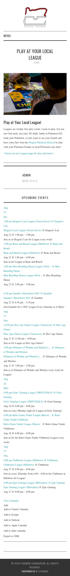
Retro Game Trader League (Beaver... (23, 424)
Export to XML (12, 536)
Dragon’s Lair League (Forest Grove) (22, 230)
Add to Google (11, 514)
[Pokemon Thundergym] (35, 17)
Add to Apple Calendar (15, 525)
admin (36, 62)
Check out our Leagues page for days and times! (28, 153)
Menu (7, 35)
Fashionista (28, 571)
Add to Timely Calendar (16, 509)
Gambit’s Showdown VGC (17, 298)
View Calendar (11, 500)
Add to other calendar (15, 530)
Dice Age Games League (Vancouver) (23, 334)
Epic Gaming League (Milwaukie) (21, 487)
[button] (6, 505)
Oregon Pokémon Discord (42, 142)
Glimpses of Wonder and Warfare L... (23, 356)
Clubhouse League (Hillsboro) (19, 464)
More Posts (30, 181)
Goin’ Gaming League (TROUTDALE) (24, 401)
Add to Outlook (12, 520)
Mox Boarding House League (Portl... (23, 275)
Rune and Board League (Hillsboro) (22, 252)
